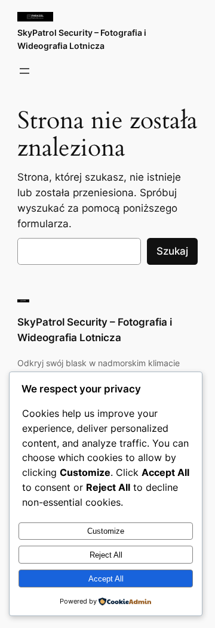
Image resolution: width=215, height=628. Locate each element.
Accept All (106, 578)
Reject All (106, 554)
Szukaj (172, 251)
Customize (105, 531)
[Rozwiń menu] (24, 71)
